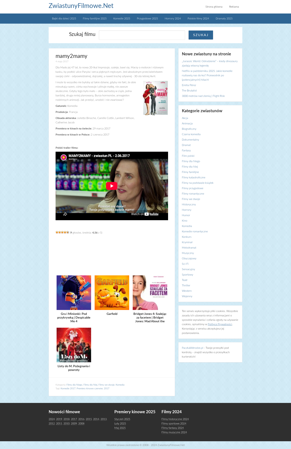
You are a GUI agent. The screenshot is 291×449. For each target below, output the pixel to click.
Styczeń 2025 (122, 419)
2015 (89, 419)
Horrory (186, 210)
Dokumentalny (190, 139)
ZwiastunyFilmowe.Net (81, 6)
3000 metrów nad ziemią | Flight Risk (203, 96)
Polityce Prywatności (220, 324)
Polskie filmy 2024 (198, 18)
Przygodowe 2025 (147, 18)
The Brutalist (189, 90)
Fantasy (186, 150)
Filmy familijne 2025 (95, 18)
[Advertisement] (112, 254)
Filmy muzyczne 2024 (174, 432)
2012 (52, 423)
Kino (184, 220)
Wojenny (187, 296)
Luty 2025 (120, 423)
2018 (66, 419)
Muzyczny (188, 253)
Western (187, 291)
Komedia (120, 385)
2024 (52, 419)
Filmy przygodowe (192, 188)
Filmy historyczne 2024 (175, 419)
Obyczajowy (189, 258)
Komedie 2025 (121, 18)
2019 (59, 419)
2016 (81, 419)
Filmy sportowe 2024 (173, 423)
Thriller (186, 285)
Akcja (185, 118)
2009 (74, 423)
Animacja (187, 123)
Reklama (234, 6)
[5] (67, 232)
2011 (59, 423)
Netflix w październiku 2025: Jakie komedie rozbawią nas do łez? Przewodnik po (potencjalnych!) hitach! (207, 75)
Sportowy (187, 274)
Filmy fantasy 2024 (172, 428)
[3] (62, 232)
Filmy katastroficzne (193, 177)
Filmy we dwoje (107, 385)
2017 (74, 419)
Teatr (185, 280)
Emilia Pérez (189, 85)
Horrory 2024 (173, 18)
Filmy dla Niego (74, 385)
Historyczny (189, 204)
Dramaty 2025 (224, 18)
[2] (59, 232)
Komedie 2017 (68, 388)
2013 (104, 419)
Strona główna (213, 6)
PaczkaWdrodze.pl (192, 348)
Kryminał (187, 242)
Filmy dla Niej (90, 385)
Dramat (186, 145)
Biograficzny (189, 129)
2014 (96, 419)
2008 (81, 423)
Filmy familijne (190, 172)
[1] (57, 232)
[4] (65, 232)
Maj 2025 (120, 428)
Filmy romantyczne (193, 193)
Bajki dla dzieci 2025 (64, 18)
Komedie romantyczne (195, 231)
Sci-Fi (185, 264)
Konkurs (186, 237)
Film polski (188, 156)
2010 (66, 423)
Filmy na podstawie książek (198, 183)
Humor (186, 215)
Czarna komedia (191, 134)
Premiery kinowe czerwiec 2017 (93, 388)
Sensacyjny (188, 269)
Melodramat (189, 247)
